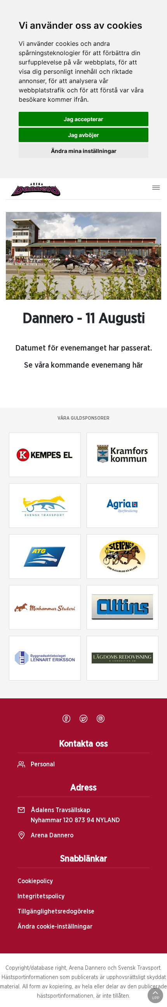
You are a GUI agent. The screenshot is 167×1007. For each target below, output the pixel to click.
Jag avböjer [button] (83, 135)
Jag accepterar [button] (83, 119)
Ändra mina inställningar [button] (84, 151)
